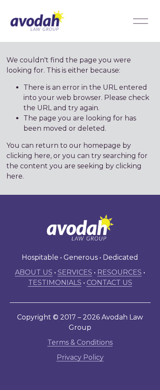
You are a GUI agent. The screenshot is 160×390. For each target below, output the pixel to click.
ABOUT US (33, 272)
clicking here (28, 156)
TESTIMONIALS (54, 283)
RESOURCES (119, 272)
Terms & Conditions (80, 342)
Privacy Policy (80, 357)
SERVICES (75, 272)
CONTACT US (109, 283)
